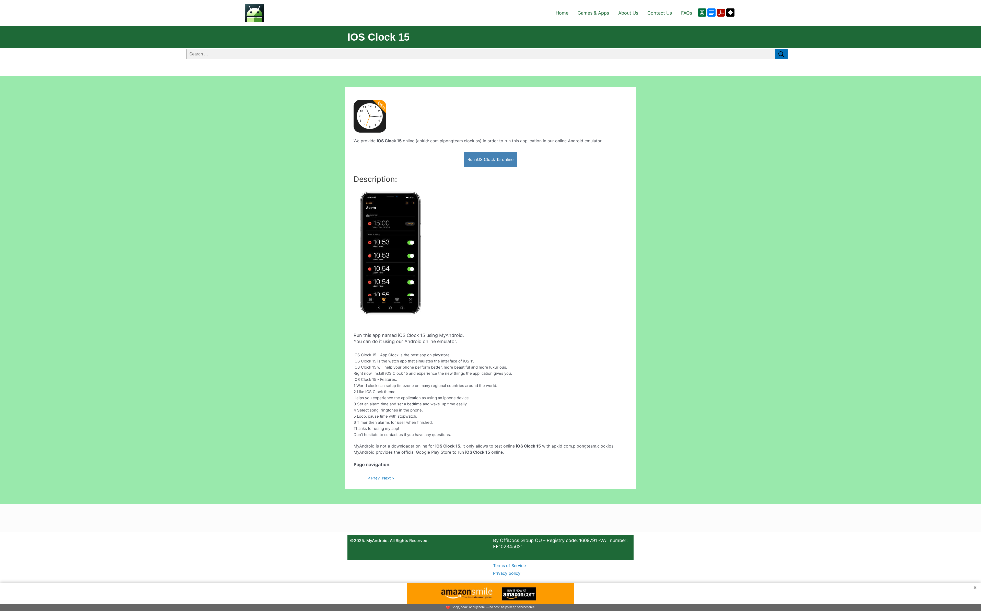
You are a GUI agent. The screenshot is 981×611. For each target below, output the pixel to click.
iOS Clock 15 (378, 37)
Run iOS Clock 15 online (490, 159)
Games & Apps (593, 13)
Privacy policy (506, 573)
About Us (628, 13)
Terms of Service (509, 565)
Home (562, 13)
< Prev (374, 478)
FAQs (686, 13)
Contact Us (659, 13)
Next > (388, 478)
